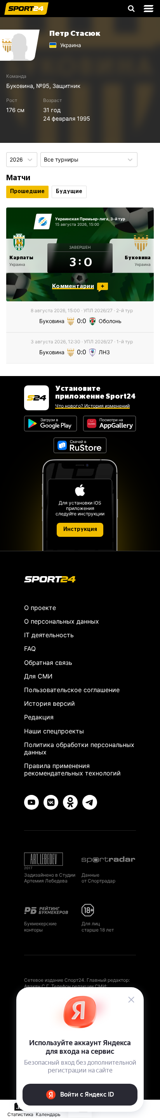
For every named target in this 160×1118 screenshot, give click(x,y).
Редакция (39, 717)
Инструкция (80, 529)
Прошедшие (27, 191)
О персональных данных (61, 621)
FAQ (30, 648)
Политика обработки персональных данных (79, 748)
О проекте (40, 608)
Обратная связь (48, 662)
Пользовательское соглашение (72, 690)
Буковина (19, 86)
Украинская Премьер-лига (81, 218)
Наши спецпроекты (54, 731)
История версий (49, 703)
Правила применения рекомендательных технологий (72, 769)
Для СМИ (38, 676)
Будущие (69, 191)
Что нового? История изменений (92, 406)
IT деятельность (49, 635)
